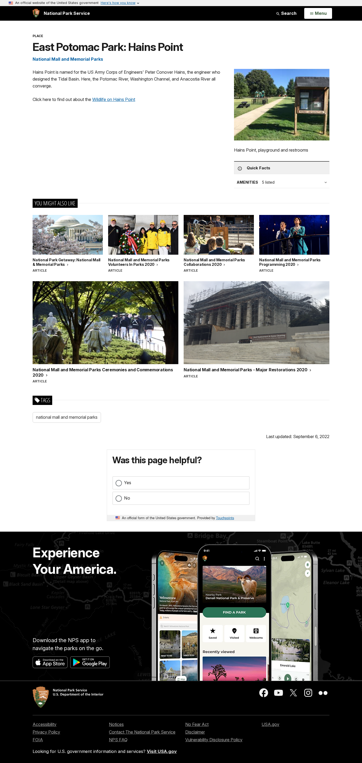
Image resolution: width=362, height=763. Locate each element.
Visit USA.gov (162, 751)
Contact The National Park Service (142, 732)
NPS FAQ (118, 739)
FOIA (38, 739)
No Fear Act (197, 724)
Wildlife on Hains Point (113, 99)
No (127, 498)
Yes (127, 482)
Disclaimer (195, 732)
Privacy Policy (46, 732)
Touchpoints (225, 517)
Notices (116, 724)
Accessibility (44, 724)
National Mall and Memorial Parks (68, 59)
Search (288, 13)
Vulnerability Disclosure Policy (213, 739)
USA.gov (270, 724)
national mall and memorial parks (67, 417)
